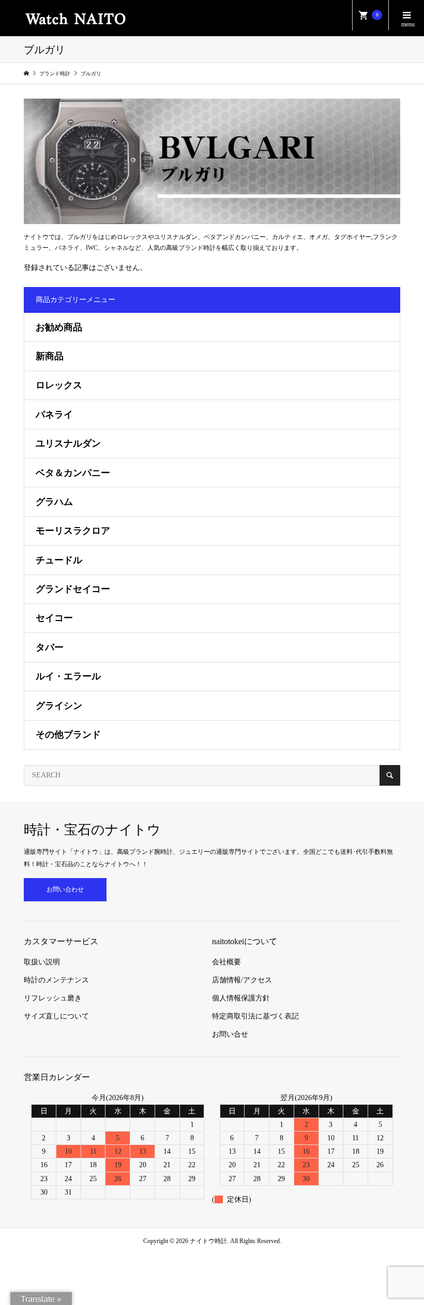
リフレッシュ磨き (53, 998)
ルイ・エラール (68, 676)
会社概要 (226, 962)
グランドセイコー (73, 589)
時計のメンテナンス (56, 980)
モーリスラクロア (73, 531)
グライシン (59, 706)
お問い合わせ (65, 889)
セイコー (54, 618)
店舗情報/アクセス (242, 980)
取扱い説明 (42, 962)
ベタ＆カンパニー (73, 473)
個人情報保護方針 (241, 998)
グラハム (54, 502)
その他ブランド (68, 734)
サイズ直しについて (56, 1016)
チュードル (59, 560)
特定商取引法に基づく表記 (255, 1016)
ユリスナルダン (68, 443)
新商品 (50, 356)
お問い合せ (230, 1034)
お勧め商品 (59, 327)
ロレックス (59, 385)
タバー (50, 647)
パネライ (54, 414)
